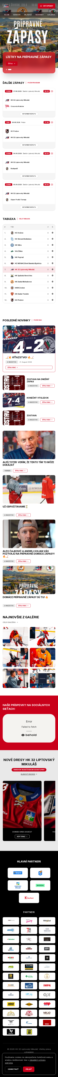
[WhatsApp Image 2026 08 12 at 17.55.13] (42, 678)
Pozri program (34, 83)
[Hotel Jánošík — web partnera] (47, 976)
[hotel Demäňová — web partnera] (11, 1013)
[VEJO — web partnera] (47, 1013)
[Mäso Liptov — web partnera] (29, 1013)
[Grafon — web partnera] (47, 948)
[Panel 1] (7, 69)
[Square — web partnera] (47, 958)
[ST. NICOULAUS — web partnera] (11, 995)
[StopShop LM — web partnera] (29, 1032)
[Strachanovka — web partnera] (29, 939)
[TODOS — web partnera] (47, 1022)
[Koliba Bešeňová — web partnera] (47, 939)
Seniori (17, 15)
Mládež (28, 15)
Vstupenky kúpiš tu (29, 114)
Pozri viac (38, 320)
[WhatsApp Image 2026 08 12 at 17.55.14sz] (15, 636)
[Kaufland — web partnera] (29, 898)
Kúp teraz (21, 836)
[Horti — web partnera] (11, 958)
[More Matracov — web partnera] (47, 967)
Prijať (29, 1069)
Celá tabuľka (24, 219)
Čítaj (10, 64)
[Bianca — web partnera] (47, 930)
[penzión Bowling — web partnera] (29, 921)
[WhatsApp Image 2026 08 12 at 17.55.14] (15, 678)
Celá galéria (9, 622)
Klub (6, 15)
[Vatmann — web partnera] (11, 948)
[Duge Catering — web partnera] (29, 1022)
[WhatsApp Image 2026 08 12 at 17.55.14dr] (42, 657)
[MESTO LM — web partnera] (18, 885)
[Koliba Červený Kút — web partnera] (29, 948)
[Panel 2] (10, 69)
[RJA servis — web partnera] (11, 985)
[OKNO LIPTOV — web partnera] (29, 985)
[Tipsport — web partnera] (18, 873)
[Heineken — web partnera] (11, 939)
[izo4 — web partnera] (11, 930)
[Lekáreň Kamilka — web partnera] (29, 976)
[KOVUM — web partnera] (29, 1004)
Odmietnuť (13, 1069)
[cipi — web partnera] (47, 995)
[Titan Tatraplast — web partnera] (29, 967)
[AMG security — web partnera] (11, 921)
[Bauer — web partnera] (11, 1032)
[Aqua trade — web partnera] (29, 958)
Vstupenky (48, 6)
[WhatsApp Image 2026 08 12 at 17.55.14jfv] (42, 636)
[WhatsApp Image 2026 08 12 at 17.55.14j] (15, 657)
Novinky (39, 15)
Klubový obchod (28, 774)
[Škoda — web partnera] (40, 885)
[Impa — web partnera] (47, 985)
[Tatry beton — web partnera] (29, 930)
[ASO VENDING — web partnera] (11, 1004)
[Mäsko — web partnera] (11, 1022)
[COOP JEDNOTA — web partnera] (47, 1004)
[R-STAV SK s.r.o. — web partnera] (11, 976)
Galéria (51, 15)
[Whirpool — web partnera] (47, 921)
